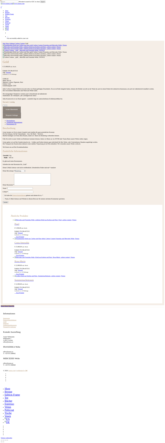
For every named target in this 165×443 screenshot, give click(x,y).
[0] (85, 36)
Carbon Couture (20, 43)
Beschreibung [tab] (10, 120)
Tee (6, 397)
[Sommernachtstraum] (40, 276)
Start (4, 43)
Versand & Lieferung (9, 327)
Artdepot (12, 43)
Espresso (9, 403)
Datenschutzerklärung (18, 195)
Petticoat (9, 409)
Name (5, 188)
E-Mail (5, 192)
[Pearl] (45, 220)
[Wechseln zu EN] (7, 28)
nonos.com (12, 370)
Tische (8, 413)
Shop (7, 43)
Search (43, 1)
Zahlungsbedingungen (10, 325)
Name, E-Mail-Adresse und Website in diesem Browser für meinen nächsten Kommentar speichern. (35, 199)
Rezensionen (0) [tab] (11, 124)
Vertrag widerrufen (6, 438)
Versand (8, 72)
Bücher (8, 400)
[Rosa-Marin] (45, 257)
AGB (4, 322)
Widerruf (5, 323)
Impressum (6, 318)
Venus (8, 406)
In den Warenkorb (12, 109)
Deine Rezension (8, 185)
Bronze (8, 391)
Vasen (8, 416)
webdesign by (22, 370)
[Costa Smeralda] (47, 238)
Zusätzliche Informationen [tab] (14, 122)
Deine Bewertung (9, 171)
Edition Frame (12, 394)
